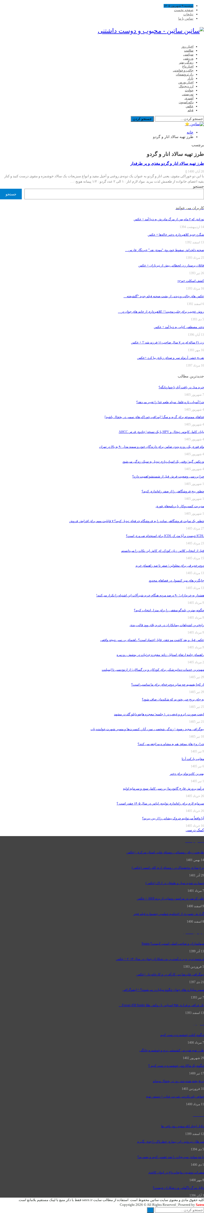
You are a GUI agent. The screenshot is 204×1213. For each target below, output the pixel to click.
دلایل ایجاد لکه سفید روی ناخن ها (182, 1126)
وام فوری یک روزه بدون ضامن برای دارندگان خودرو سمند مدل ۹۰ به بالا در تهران (151, 447)
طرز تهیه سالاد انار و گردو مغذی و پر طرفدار (167, 163)
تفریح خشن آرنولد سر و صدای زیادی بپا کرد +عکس (170, 358)
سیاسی (188, 54)
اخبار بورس (185, 82)
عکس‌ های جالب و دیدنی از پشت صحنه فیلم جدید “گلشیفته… (164, 296)
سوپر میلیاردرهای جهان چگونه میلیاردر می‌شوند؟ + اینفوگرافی (163, 990)
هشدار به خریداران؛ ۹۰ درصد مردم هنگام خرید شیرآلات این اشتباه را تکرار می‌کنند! (150, 595)
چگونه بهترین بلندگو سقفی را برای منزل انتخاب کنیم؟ (169, 610)
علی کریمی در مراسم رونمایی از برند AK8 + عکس (170, 898)
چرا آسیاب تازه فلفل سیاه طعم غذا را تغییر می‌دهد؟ (170, 402)
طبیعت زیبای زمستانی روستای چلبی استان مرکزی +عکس (165, 852)
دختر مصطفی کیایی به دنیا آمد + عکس (179, 327)
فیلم (190, 110)
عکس (189, 106)
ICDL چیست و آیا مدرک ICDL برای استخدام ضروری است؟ (165, 536)
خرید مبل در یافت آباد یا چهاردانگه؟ (181, 387)
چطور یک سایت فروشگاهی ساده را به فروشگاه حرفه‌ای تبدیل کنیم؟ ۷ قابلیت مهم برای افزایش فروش (136, 521)
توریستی (187, 94)
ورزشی (188, 58)
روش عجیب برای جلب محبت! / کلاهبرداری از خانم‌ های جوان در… (161, 311)
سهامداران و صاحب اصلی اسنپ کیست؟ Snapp (173, 943)
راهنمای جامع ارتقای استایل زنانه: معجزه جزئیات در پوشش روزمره (160, 655)
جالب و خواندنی (183, 70)
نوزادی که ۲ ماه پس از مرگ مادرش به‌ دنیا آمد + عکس (169, 219)
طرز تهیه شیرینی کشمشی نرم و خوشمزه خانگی (171, 1050)
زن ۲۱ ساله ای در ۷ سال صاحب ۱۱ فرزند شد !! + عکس (167, 342)
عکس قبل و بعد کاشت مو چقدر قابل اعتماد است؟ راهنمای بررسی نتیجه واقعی (152, 640)
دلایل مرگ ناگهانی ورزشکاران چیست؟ (178, 1188)
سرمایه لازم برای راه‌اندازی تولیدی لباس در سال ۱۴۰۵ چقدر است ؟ (160, 803)
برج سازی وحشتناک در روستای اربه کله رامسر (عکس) (168, 868)
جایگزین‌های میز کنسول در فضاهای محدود (176, 580)
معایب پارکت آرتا (193, 759)
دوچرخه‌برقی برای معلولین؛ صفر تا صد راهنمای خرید (169, 565)
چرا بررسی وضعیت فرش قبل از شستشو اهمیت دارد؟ (168, 476)
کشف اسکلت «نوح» (190, 281)
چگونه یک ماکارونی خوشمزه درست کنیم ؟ (176, 1066)
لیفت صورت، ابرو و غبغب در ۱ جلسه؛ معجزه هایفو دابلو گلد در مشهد (159, 714)
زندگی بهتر (186, 62)
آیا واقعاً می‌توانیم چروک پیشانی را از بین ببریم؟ (173, 818)
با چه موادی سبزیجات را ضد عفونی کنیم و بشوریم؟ (170, 1157)
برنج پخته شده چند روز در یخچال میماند (178, 1081)
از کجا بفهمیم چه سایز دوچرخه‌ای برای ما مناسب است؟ (167, 684)
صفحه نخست (183, 10)
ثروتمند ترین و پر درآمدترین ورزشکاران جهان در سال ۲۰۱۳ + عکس (160, 959)
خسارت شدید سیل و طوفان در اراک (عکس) (175, 883)
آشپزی (189, 98)
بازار (190, 78)
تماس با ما (185, 18)
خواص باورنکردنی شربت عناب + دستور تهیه (175, 1096)
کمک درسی (195, 830)
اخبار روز (187, 46)
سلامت (188, 50)
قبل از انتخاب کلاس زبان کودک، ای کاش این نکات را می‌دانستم (162, 551)
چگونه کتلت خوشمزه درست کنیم (182, 1035)
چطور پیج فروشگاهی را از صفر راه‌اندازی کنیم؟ (173, 491)
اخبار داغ (187, 66)
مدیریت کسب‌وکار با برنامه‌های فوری (180, 506)
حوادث (189, 90)
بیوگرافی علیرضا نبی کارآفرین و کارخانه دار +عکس (170, 974)
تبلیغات (188, 14)
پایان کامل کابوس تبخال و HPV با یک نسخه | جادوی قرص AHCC (161, 432)
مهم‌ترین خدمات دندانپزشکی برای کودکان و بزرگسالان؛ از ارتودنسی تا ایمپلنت (153, 670)
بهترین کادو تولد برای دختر (187, 774)
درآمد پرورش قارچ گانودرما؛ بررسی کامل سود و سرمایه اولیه (163, 788)
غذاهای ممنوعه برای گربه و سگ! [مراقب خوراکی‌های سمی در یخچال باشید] (154, 417)
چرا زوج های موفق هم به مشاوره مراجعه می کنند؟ (171, 744)
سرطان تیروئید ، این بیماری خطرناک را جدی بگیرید (170, 1141)
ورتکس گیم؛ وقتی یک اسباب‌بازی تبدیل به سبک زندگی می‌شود (163, 461)
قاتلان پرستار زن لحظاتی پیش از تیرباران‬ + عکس (171, 265)
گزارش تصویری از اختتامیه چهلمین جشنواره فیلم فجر (168, 914)
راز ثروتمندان (184, 74)
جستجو (198, 186)
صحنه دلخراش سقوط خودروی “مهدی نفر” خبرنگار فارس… (164, 250)
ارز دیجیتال (186, 86)
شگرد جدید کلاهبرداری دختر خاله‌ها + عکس (176, 234)
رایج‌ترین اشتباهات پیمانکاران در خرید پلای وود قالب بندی (167, 625)
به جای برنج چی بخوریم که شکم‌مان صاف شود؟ (173, 699)
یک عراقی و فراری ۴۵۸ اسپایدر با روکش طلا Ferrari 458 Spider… (161, 1005)
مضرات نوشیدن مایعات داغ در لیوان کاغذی (176, 1172)
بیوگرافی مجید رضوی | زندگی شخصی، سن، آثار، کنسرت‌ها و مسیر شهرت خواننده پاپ (147, 729)
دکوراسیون (186, 102)
